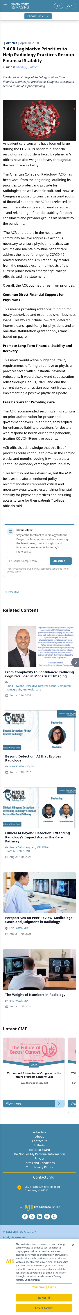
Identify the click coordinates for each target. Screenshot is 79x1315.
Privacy (39, 1158)
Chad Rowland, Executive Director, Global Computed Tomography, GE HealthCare (39, 687)
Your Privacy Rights (39, 1167)
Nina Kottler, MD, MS (22, 766)
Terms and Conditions (39, 1163)
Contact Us (39, 1141)
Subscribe (59, 561)
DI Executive (11, 592)
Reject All (44, 1297)
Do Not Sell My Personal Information (39, 1154)
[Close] (73, 1245)
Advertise (39, 1132)
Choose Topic (35, 16)
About (39, 1137)
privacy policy (14, 571)
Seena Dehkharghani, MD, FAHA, (29, 847)
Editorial (39, 1145)
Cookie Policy (32, 1279)
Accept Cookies (44, 1308)
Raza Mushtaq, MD (18, 851)
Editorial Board (39, 1150)
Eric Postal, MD (18, 928)
